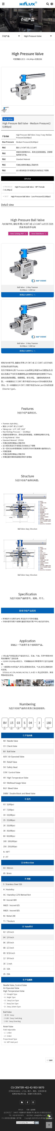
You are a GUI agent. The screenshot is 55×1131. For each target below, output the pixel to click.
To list (28, 179)
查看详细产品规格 (27, 610)
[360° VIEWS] (27, 263)
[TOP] (49, 1125)
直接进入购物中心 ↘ (27, 295)
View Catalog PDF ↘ (18, 233)
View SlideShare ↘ (38, 233)
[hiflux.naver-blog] (22, 1102)
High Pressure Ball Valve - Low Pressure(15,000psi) (31, 196)
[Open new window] (37, 1122)
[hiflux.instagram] (33, 1102)
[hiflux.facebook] (27, 1102)
